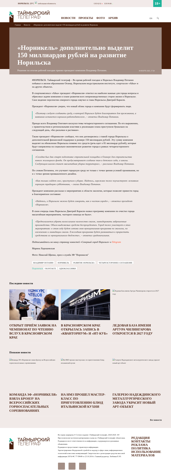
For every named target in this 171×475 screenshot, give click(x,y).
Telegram (116, 242)
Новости (68, 18)
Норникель (63, 263)
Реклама (139, 445)
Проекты (86, 18)
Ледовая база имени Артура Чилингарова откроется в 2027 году (132, 329)
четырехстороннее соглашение (115, 263)
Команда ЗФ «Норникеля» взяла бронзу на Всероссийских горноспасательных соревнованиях (33, 402)
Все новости (156, 420)
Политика (140, 448)
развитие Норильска (83, 263)
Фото (100, 18)
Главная (18, 25)
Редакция (140, 438)
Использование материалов (146, 453)
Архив (113, 18)
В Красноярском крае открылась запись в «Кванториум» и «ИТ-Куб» (84, 329)
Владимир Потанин (43, 263)
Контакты (140, 441)
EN (151, 18)
